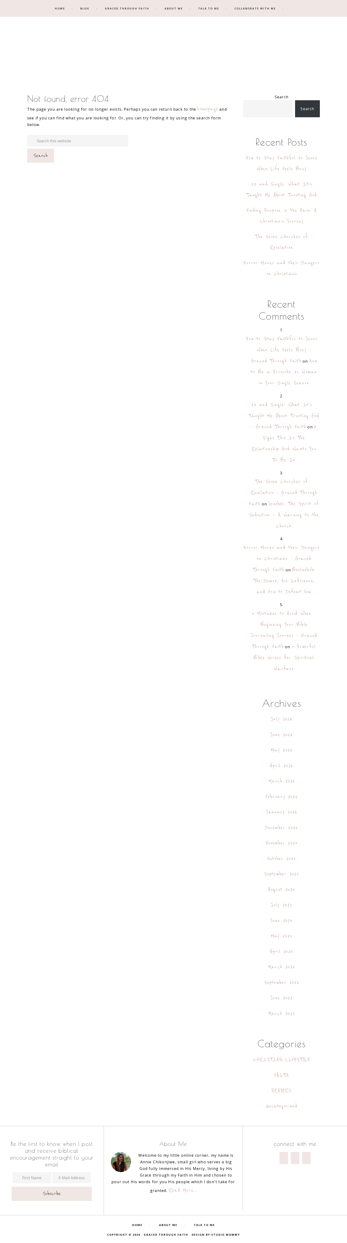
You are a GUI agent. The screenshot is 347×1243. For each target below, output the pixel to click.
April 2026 (281, 766)
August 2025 (281, 890)
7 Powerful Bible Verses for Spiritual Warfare (285, 657)
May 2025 (282, 936)
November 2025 (282, 843)
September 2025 (281, 874)
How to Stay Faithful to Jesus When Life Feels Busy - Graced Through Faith (281, 350)
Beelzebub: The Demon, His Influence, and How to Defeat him (284, 581)
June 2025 (282, 920)
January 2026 (281, 812)
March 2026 (281, 781)
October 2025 (281, 859)
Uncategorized (281, 1106)
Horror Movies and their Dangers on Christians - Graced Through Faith (281, 558)
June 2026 (282, 735)
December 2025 (281, 828)
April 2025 (281, 951)
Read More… (182, 1190)
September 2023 (281, 982)
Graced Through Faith (173, 49)
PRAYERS (281, 1090)
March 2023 (281, 1013)
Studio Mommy (225, 1234)
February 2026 (282, 797)
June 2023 (282, 998)
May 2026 (281, 750)
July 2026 (281, 719)
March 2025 (281, 967)
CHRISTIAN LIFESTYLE (281, 1059)
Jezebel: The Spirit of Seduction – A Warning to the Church (284, 515)
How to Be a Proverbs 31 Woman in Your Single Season (284, 372)
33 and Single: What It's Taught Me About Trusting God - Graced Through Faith (284, 416)
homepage (207, 109)
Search (281, 97)
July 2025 (281, 905)
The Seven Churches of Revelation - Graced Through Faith (283, 492)
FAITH (281, 1075)
